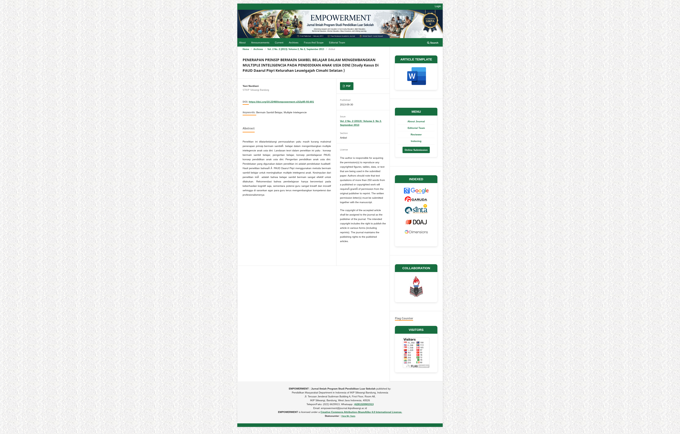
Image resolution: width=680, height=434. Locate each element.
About (242, 42)
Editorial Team (337, 42)
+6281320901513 (364, 404)
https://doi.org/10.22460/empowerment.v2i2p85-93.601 (281, 101)
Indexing (416, 141)
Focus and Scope (314, 42)
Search (433, 42)
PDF (348, 86)
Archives (293, 42)
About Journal (416, 121)
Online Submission (416, 150)
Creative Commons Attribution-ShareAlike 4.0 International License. (361, 412)
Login (438, 6)
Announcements (260, 42)
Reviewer (416, 134)
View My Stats (348, 416)
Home (246, 49)
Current (279, 42)
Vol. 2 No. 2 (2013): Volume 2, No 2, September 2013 (295, 49)
